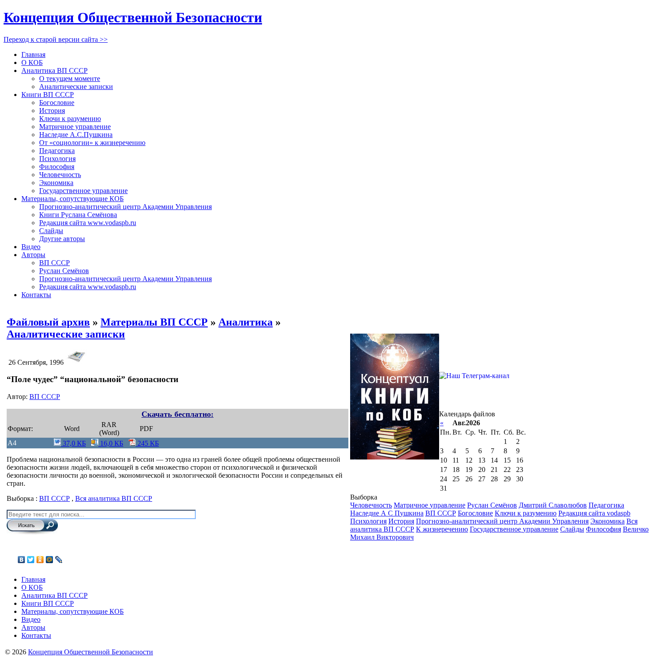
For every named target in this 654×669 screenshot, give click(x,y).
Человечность (60, 174)
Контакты (36, 294)
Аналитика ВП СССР (54, 70)
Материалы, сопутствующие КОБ (72, 198)
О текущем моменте (69, 78)
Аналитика (245, 322)
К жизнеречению (442, 529)
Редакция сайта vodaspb (594, 513)
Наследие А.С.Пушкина (76, 134)
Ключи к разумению (70, 118)
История (52, 110)
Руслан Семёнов (64, 270)
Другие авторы (62, 238)
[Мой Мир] (49, 559)
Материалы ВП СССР (154, 322)
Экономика (56, 182)
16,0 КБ (110, 443)
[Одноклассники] (40, 559)
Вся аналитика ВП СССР (113, 498)
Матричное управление (75, 126)
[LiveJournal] (59, 559)
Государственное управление (83, 190)
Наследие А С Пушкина (387, 513)
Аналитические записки (76, 86)
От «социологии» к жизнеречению (92, 142)
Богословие (56, 102)
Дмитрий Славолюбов (553, 505)
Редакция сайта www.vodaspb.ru (87, 222)
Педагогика (57, 150)
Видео (30, 246)
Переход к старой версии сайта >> (56, 39)
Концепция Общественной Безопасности (133, 17)
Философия (56, 166)
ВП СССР (54, 262)
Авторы (33, 254)
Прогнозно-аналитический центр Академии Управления (125, 206)
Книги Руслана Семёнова (78, 214)
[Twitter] (31, 559)
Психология (57, 158)
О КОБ (32, 62)
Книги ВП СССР (47, 94)
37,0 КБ (73, 443)
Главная (33, 54)
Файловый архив (48, 322)
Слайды (51, 230)
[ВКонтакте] (21, 559)
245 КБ (147, 443)
